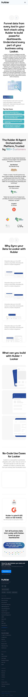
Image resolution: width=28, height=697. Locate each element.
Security (3, 639)
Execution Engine (5, 633)
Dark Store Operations (6, 598)
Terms (7, 695)
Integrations (4, 637)
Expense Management (6, 615)
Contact (3, 677)
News (2, 664)
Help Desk (3, 623)
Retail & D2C (4, 643)
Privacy (2, 695)
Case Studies (4, 656)
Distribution (3, 648)
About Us (3, 670)
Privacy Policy (4, 682)
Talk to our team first (5, 574)
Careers (3, 675)
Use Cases (3, 658)
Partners (3, 672)
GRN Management (5, 606)
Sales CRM (3, 619)
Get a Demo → (6, 571)
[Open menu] (25, 2)
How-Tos (3, 662)
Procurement (4, 602)
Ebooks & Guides (5, 660)
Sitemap (3, 686)
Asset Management (5, 612)
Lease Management (5, 608)
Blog (2, 654)
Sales (2, 621)
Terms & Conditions (5, 684)
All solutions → (4, 627)
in (2, 586)
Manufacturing (4, 645)
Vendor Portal (4, 610)
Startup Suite (4, 625)
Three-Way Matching (5, 604)
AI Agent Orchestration (6, 635)
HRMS (2, 617)
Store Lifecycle (4, 600)
